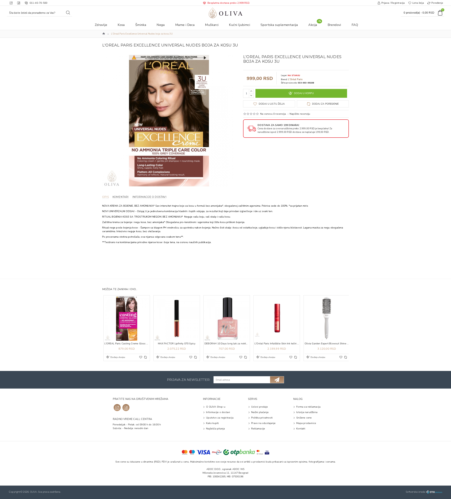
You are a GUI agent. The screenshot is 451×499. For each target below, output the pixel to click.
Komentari (120, 197)
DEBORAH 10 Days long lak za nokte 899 (325, 343)
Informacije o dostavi (149, 197)
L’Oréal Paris (295, 79)
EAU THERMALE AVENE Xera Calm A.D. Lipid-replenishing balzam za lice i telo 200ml (175, 343)
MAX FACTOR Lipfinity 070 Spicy (275, 343)
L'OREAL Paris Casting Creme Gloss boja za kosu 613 (225, 343)
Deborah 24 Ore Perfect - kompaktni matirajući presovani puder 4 (125, 343)
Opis (105, 197)
